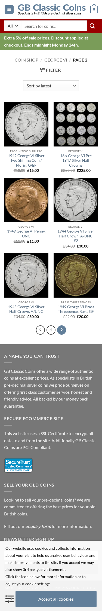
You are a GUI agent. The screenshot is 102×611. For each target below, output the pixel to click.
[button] (9, 9)
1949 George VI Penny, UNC (26, 233)
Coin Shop (26, 59)
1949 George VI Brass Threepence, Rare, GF (76, 309)
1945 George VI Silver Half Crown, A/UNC (26, 309)
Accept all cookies (56, 598)
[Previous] (40, 330)
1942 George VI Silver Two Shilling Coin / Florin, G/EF (26, 160)
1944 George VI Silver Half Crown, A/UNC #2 (75, 236)
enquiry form (38, 526)
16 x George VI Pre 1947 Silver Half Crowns (76, 160)
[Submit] (92, 25)
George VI (55, 59)
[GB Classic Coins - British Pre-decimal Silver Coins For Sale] (52, 9)
